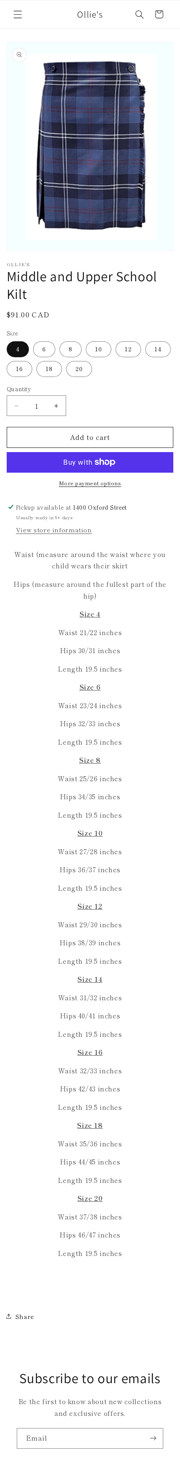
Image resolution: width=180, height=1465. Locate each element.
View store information (54, 529)
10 (98, 348)
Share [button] (24, 1316)
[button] (17, 14)
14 (158, 348)
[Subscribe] (153, 1438)
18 (49, 368)
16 (19, 368)
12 (128, 348)
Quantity (19, 389)
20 (79, 368)
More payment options (90, 483)
